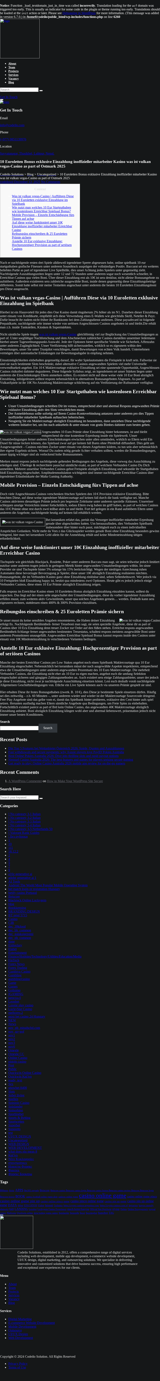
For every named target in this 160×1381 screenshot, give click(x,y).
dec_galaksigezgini (20, 934)
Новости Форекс (20, 1166)
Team (11, 67)
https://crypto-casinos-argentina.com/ (81, 1205)
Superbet (14, 1125)
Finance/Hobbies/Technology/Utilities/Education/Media (44, 956)
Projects (13, 71)
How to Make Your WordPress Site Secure (75, 781)
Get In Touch (9, 97)
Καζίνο (13, 1155)
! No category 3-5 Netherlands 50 (30, 829)
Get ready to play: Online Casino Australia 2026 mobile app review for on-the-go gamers (66, 763)
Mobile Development (22, 1326)
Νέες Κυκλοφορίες (21, 1159)
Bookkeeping (17, 907)
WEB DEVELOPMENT (25, 1148)
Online (123, 1209)
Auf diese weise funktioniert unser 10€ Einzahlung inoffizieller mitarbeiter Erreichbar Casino (42, 226)
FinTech (13, 960)
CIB (11, 922)
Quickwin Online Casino (24, 1073)
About (12, 63)
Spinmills (74, 1213)
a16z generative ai (20, 874)
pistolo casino (17, 1061)
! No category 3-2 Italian (24, 817)
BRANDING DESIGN (24, 911)
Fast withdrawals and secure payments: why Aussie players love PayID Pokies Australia (66, 752)
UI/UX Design (18, 1334)
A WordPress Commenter (25, 781)
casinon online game (68, 1197)
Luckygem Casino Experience (52, 1209)
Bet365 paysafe (31, 1190)
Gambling (14, 975)
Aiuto (11, 1190)
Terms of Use (17, 1367)
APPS (19, 1190)
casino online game (102, 1195)
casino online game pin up (20, 1201)
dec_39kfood (17, 926)
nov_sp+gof (16, 1031)
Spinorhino (15, 1110)
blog (11, 904)
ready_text (15, 1080)
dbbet (20, 1205)
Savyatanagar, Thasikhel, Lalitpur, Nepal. (27, 153)
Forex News (16, 964)
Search (5, 721)
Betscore (14, 896)
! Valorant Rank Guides (23, 832)
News (12, 1024)
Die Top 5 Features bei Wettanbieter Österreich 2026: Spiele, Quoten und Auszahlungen (66, 748)
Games (13, 986)
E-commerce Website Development (31, 1323)
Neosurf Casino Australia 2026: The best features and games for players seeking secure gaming (70, 759)
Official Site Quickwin (100, 1209)
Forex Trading (17, 967)
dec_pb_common (19, 937)
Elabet (12, 949)
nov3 (11, 1043)
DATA (12, 1205)
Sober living (16, 1095)
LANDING (21, 1209)
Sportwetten (16, 1121)
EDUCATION (30, 1205)
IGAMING (15, 994)
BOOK (20, 1196)
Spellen (13, 1099)
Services (13, 74)
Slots (11, 1091)
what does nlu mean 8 (22, 1151)
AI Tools (14, 881)
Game (12, 982)
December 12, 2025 (27, 182)
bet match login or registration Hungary (34, 889)
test (10, 1133)
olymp (116, 1209)
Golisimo (14, 990)
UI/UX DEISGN (19, 1136)
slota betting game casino (46, 1213)
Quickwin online (25, 1213)
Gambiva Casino (19, 971)
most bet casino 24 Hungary (26, 1016)
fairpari (49, 1205)
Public (12, 1069)
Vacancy (13, 78)
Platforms (11, 1213)
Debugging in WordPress (79, 13)
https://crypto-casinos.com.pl (114, 1205)
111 (10, 847)
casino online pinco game (55, 1201)
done (11, 941)
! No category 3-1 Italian (24, 814)
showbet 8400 (17, 1088)
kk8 (11, 1209)
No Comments (50, 182)
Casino (13, 919)
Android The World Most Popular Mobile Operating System (48, 885)
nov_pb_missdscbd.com (24, 1027)
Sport (82, 1213)
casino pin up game (115, 1201)
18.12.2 (13, 851)
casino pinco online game (87, 1201)
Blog (11, 82)
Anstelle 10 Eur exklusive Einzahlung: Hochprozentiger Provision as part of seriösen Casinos (42, 244)
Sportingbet (16, 1114)
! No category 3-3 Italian (24, 821)
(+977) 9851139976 (13, 139)
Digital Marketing (20, 1319)
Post (11, 1065)
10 (10, 844)
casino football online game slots (42, 1197)
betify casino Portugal (22, 892)
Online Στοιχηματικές (138, 1209)
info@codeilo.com (12, 125)
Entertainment (17, 952)
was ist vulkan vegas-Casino (57, 334)
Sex (10, 1084)
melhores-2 (15, 1012)
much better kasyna (78, 1209)
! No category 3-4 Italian (24, 825)
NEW (12, 1020)
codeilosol (7, 182)
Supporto (14, 1129)
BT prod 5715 (17, 915)
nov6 (11, 1046)
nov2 (11, 1039)
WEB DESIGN (18, 1144)
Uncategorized (18, 1140)
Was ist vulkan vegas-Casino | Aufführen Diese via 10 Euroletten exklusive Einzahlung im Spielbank (43, 199)
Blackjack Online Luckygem (27, 900)
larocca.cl (14, 997)
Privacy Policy (18, 1363)
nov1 (11, 1035)
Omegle (13, 1050)
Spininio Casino (18, 1103)
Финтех (13, 1170)
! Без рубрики (18, 836)
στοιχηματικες (17, 1163)
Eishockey (15, 945)
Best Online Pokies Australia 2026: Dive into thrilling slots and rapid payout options (63, 756)
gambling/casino (19, 979)
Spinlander (15, 1106)
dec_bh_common (19, 930)
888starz (4, 1190)
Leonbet (13, 1001)
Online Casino (17, 1058)
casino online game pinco (142, 1196)
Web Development (20, 1338)
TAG (111, 1212)
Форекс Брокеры (20, 1174)
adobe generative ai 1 (22, 877)
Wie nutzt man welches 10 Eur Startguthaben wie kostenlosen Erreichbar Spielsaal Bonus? (41, 209)
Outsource (15, 1330)
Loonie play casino (20, 1005)
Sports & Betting (19, 1118)
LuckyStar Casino (20, 1009)
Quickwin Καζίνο (20, 1076)
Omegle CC (16, 1054)
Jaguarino (133, 1205)
